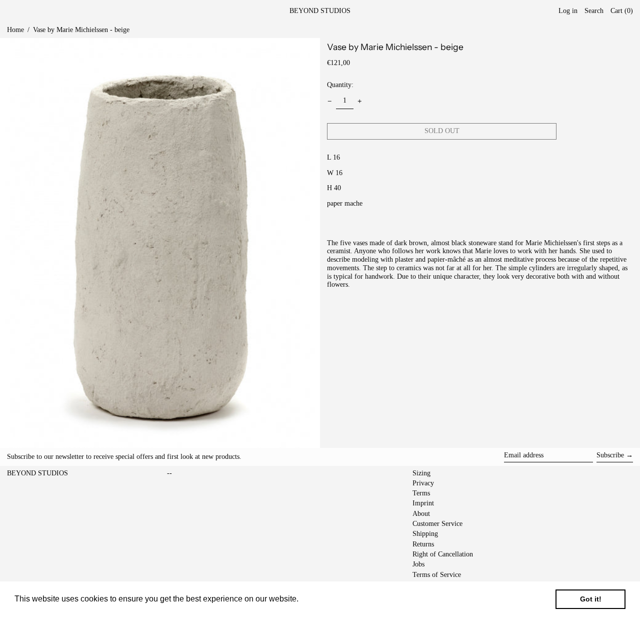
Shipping (425, 533)
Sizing (421, 473)
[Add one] (360, 101)
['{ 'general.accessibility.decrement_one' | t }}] (330, 101)
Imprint (423, 503)
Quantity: (340, 85)
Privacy (423, 483)
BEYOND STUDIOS (320, 11)
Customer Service (437, 523)
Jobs (418, 564)
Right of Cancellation (442, 554)
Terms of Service (436, 574)
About (421, 513)
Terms (421, 493)
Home (15, 30)
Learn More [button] (322, 598)
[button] (621, 11)
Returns (423, 544)
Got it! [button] (591, 599)
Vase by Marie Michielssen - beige (81, 30)
